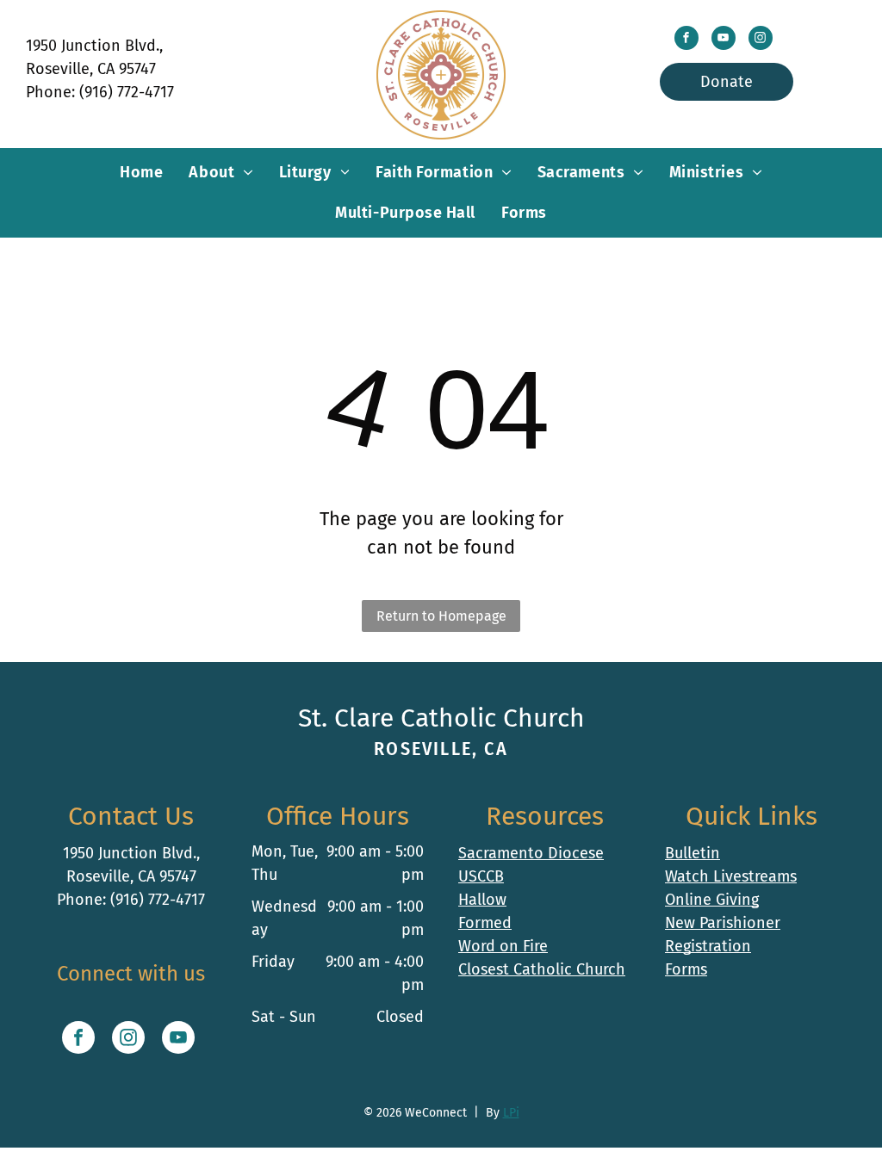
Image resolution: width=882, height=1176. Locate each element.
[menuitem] (141, 172)
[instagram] (760, 40)
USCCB (481, 876)
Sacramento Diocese (531, 853)
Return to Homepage (441, 616)
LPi (511, 1112)
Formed (485, 922)
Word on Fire (503, 946)
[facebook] (686, 40)
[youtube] (723, 40)
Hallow (482, 899)
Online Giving (712, 899)
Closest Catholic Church (541, 969)
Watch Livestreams (731, 876)
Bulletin (692, 853)
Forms (686, 969)
